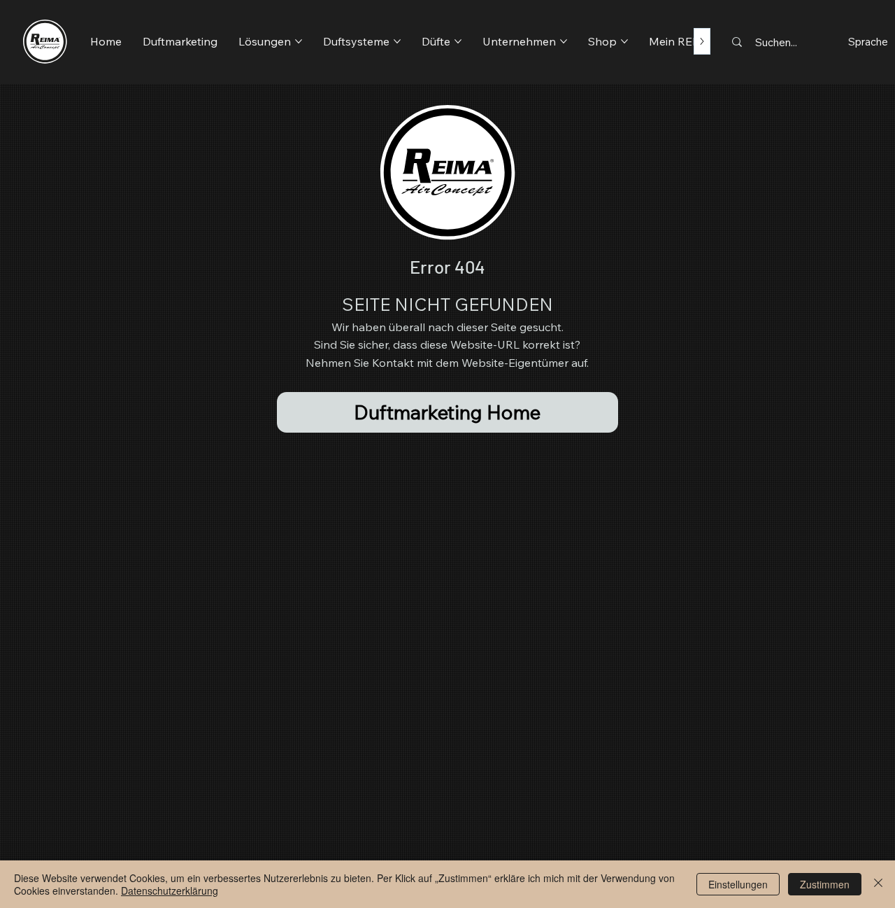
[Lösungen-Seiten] (298, 41)
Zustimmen (825, 884)
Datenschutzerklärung (169, 890)
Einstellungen (738, 884)
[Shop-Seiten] (624, 41)
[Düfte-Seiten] (457, 41)
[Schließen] (878, 884)
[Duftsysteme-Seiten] (397, 41)
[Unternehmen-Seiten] (563, 41)
